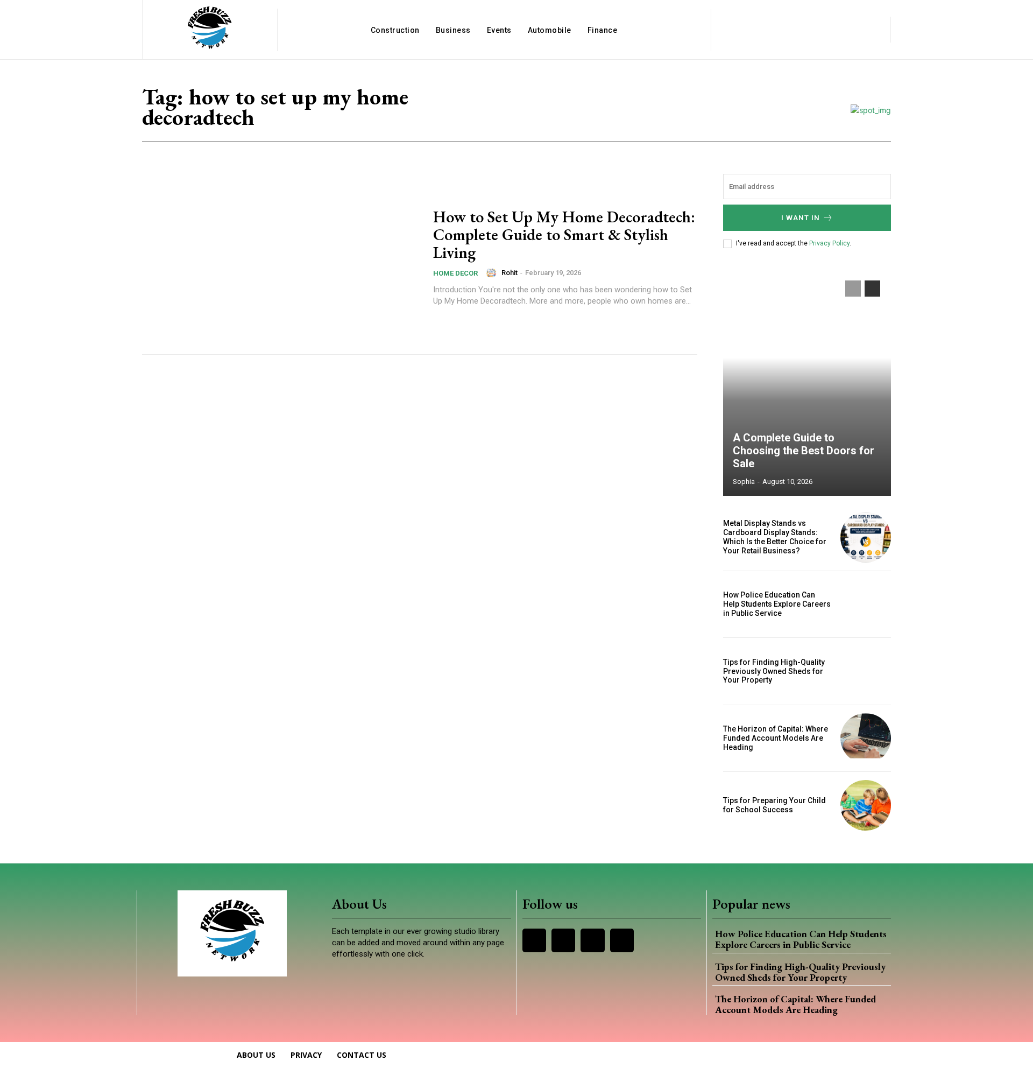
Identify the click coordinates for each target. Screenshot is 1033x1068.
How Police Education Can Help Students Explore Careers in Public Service (777, 604)
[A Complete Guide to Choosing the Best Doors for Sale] (807, 383)
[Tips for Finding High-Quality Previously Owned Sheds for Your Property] (865, 671)
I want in (800, 218)
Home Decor (455, 273)
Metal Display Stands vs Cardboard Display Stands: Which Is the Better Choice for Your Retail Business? (774, 536)
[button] (800, 30)
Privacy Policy (829, 243)
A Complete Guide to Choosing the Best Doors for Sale (803, 450)
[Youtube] (622, 940)
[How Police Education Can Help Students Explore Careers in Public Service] (865, 604)
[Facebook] (534, 940)
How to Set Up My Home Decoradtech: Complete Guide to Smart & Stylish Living (564, 234)
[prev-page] (853, 288)
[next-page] (872, 288)
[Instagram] (563, 940)
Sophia (744, 481)
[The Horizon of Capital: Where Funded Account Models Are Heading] (865, 738)
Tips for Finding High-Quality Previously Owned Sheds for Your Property (774, 671)
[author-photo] (493, 273)
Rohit (509, 273)
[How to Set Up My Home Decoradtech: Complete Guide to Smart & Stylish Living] (281, 257)
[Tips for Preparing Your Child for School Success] (865, 805)
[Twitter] (592, 940)
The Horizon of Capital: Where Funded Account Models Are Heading (775, 738)
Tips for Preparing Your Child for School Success (774, 805)
